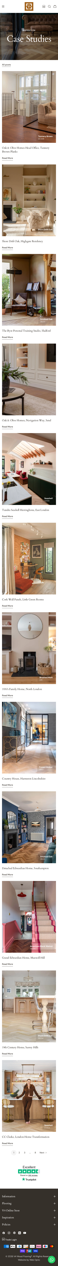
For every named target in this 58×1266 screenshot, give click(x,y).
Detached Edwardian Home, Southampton (25, 868)
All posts (6, 64)
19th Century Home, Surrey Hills (20, 1047)
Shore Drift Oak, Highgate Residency (22, 241)
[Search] (49, 6)
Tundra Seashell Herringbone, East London (25, 510)
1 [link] (13, 1152)
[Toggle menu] (3, 6)
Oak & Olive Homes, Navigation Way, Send (26, 420)
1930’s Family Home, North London (22, 689)
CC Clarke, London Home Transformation (25, 1137)
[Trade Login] (44, 6)
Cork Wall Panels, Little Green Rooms (23, 599)
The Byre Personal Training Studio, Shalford (26, 331)
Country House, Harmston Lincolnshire (24, 778)
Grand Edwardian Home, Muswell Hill (23, 958)
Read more (7, 158)
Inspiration (29, 30)
